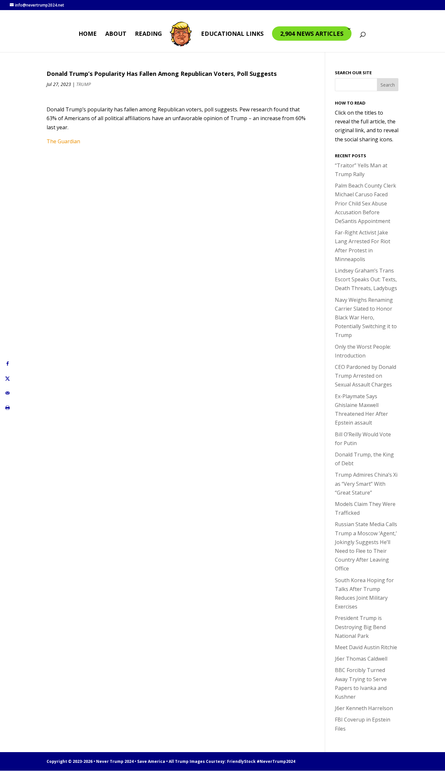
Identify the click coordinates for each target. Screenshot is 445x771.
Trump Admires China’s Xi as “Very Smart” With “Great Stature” (366, 483)
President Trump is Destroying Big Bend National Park (360, 626)
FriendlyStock (241, 761)
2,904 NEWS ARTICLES (311, 33)
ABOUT (115, 34)
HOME (88, 34)
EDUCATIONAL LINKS (232, 34)
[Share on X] (7, 378)
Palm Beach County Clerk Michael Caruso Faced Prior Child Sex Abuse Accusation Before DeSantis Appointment (365, 203)
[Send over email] (7, 393)
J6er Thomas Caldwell (361, 658)
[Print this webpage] (7, 407)
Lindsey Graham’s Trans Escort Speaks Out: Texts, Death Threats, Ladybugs (366, 279)
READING (148, 34)
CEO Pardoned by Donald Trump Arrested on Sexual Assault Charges (365, 375)
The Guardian (63, 141)
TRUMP (83, 84)
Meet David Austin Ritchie (366, 647)
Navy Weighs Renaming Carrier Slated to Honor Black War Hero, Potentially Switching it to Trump (366, 317)
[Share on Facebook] (7, 363)
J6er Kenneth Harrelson (364, 708)
